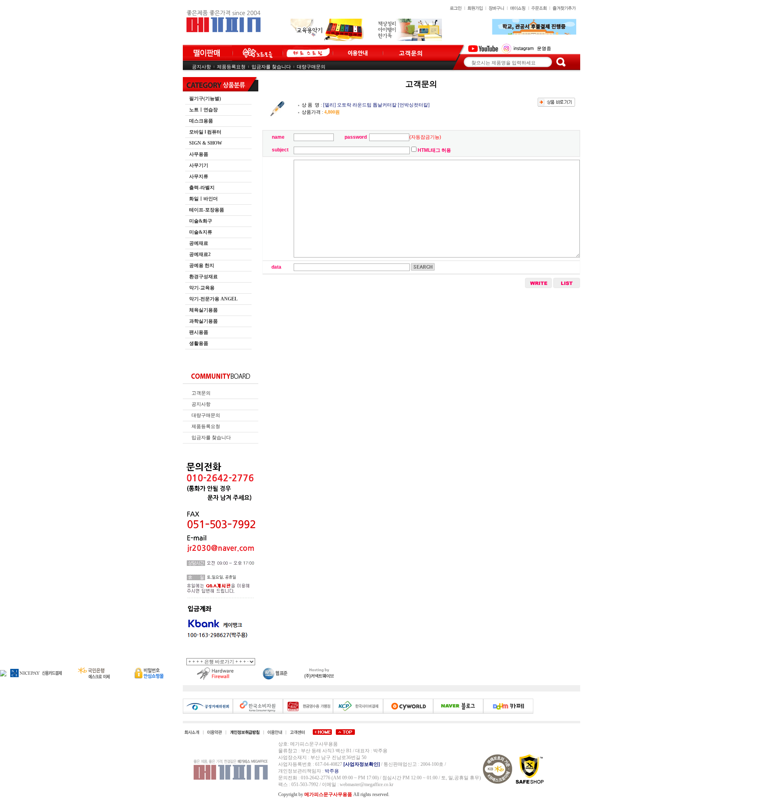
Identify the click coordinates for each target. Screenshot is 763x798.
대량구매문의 (311, 67)
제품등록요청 (231, 67)
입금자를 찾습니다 (271, 67)
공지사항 (201, 67)
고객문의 (201, 393)
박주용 (332, 771)
